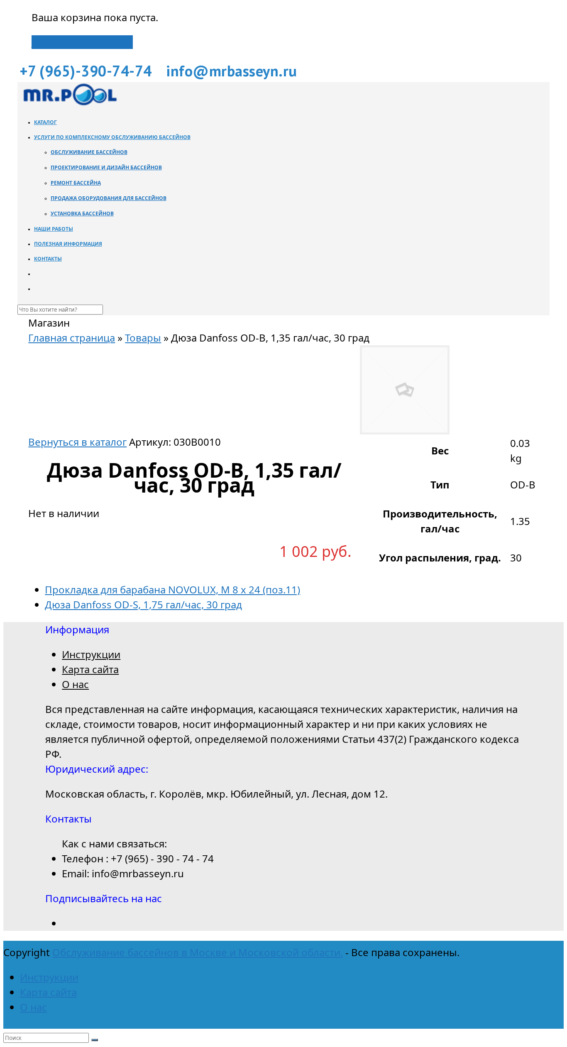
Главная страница (71, 337)
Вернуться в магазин (82, 42)
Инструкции (91, 654)
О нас (75, 684)
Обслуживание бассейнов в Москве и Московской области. (197, 952)
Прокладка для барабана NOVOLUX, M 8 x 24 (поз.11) (172, 589)
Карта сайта (90, 669)
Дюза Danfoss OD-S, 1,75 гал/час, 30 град (143, 604)
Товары (143, 337)
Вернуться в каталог (77, 442)
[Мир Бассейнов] (69, 103)
